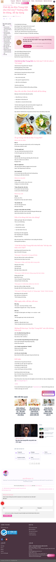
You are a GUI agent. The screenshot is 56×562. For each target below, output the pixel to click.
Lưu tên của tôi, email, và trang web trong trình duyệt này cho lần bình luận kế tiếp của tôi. (22, 513)
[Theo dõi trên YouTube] (6, 539)
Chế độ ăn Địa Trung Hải (24, 61)
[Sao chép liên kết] (7, 19)
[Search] (54, 2)
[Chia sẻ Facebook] (4, 19)
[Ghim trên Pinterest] (37, 464)
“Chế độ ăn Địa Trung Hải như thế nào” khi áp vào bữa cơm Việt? (7, 43)
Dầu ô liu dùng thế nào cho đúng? (7, 39)
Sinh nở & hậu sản (38, 0)
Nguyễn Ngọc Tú (18, 16)
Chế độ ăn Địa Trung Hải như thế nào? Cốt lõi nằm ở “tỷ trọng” (7, 29)
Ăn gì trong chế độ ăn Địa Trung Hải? (7, 37)
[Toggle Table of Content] (10, 25)
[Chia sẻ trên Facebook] (30, 464)
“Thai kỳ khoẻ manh (37, 386)
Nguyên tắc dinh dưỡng (7, 5)
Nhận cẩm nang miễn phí (48, 394)
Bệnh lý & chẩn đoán (48, 0)
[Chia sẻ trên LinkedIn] (39, 464)
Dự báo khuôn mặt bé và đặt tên (46, 489)
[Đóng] (52, 392)
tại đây (16, 383)
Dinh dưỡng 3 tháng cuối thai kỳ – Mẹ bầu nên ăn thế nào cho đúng (21, 411)
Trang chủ (13, 0)
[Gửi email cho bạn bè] (34, 464)
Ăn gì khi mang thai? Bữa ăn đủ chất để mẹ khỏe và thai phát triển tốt (34, 411)
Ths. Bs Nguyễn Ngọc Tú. (22, 380)
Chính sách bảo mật (4, 527)
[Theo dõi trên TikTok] (4, 539)
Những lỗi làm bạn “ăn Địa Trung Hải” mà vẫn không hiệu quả (7, 51)
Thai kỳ (32, 0)
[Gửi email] (10, 19)
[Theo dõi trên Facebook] (2, 539)
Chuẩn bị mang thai (26, 0)
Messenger (51, 555)
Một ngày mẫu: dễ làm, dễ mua (7, 47)
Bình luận (5, 498)
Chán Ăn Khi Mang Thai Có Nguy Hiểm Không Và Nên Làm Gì (48, 411)
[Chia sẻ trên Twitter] (32, 464)
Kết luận (5, 54)
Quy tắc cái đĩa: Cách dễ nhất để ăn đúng (7, 33)
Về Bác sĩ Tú (18, 0)
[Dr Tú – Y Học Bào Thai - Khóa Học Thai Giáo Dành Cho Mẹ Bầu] (5, 1)
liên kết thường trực (38, 485)
